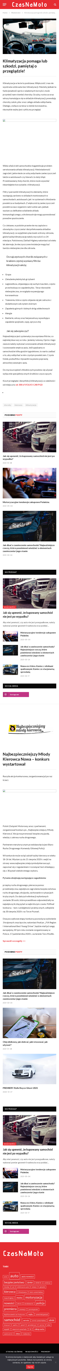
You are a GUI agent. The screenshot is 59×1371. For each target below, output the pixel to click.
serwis (26, 1320)
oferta (19, 1304)
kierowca (18, 405)
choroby (7, 405)
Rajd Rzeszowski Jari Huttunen (14, 1314)
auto (14, 1275)
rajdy (30, 1314)
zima (18, 1333)
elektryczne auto (23, 1287)
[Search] (54, 4)
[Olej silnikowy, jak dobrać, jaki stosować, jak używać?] (29, 1023)
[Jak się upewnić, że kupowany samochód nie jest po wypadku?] (29, 437)
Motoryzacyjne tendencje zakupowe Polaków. (26, 502)
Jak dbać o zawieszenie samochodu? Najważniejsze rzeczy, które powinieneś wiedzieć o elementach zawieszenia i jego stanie (29, 548)
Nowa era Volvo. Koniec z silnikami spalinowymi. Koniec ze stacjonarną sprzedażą (37, 669)
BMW (30, 1282)
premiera (10, 1309)
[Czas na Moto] (29, 4)
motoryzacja (33, 1297)
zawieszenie (8, 1334)
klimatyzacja (31, 405)
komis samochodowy (36, 1292)
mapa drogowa (9, 1298)
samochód (12, 1320)
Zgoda (30, 1367)
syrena (41, 1325)
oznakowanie (28, 1304)
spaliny (15, 1325)
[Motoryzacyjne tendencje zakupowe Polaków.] (29, 483)
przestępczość (33, 1309)
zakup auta (39, 1329)
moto (19, 1297)
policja (40, 1303)
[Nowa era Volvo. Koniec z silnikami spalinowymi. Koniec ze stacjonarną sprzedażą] (10, 669)
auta (5, 1277)
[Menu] (4, 4)
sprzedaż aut (32, 1325)
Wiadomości (9, 607)
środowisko (26, 1334)
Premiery (45, 1352)
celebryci (47, 1283)
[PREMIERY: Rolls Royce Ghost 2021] (29, 1069)
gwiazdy (42, 1287)
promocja (22, 1309)
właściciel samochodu (19, 1329)
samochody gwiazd (42, 1314)
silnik (51, 1320)
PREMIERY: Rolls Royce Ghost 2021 (20, 1088)
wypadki (6, 1329)
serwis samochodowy (39, 1320)
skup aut (7, 1325)
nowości (9, 1303)
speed (22, 1325)
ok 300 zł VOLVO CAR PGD (29, 384)
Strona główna (14, 1352)
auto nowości (28, 1276)
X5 (30, 1329)
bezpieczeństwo (14, 1282)
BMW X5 (38, 1283)
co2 (13, 1287)
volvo (48, 1325)
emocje (34, 1287)
